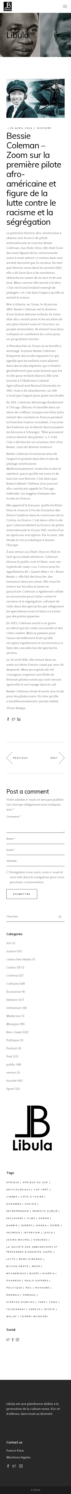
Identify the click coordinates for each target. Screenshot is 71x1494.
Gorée (55, 1225)
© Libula (35, 1489)
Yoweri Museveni (34, 1316)
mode (36, 1266)
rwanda (12, 1295)
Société (11, 1080)
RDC (29, 1287)
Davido (31, 1204)
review (11, 1072)
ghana (41, 1225)
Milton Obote (17, 1266)
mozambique (16, 1273)
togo (53, 1302)
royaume (42, 1287)
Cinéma (12, 975)
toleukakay (15, 1309)
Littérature (13, 1008)
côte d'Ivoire (32, 1196)
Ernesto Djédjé (45, 1211)
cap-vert (41, 1189)
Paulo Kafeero (37, 1280)
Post (9, 1056)
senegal (29, 1295)
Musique (12, 1024)
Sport (10, 1088)
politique (14, 1287)
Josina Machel (18, 1239)
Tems (42, 1302)
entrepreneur (17, 1211)
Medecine (13, 1016)
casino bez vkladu (18, 959)
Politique (12, 1040)
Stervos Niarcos (20, 1302)
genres (27, 1225)
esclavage (14, 1218)
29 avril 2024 (21, 128)
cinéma (12, 1196)
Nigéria (48, 1273)
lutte (11, 1259)
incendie (13, 1232)
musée (34, 1273)
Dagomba (13, 1204)
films (31, 1218)
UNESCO (35, 1309)
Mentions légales (18, 1457)
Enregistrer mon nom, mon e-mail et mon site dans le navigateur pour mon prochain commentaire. (37, 877)
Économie (13, 991)
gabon (44, 1218)
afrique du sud (35, 1182)
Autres (11, 951)
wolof (11, 1316)
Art (8, 943)
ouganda (13, 1280)
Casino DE (13, 967)
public (10, 1064)
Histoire (44, 128)
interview (32, 1232)
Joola (48, 1232)
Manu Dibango (31, 1259)
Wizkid (49, 1309)
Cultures (12, 983)
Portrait (11, 1048)
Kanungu (40, 1239)
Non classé (13, 1032)
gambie (12, 1225)
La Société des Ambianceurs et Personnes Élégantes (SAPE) (32, 1249)
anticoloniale (18, 1189)
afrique (12, 1182)
